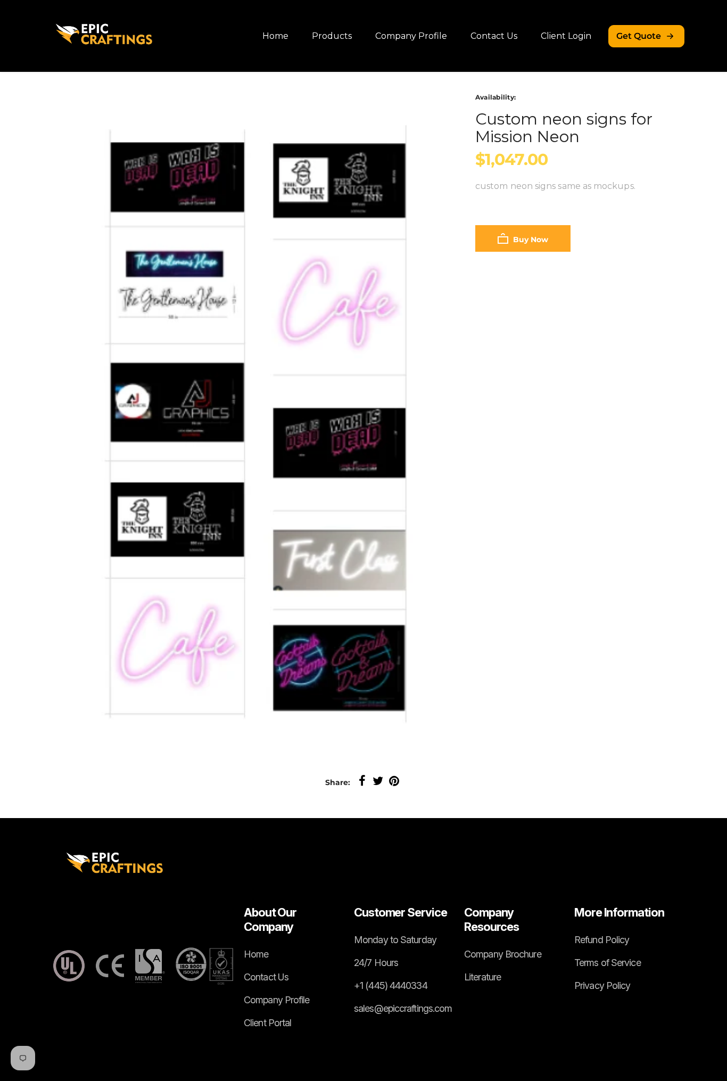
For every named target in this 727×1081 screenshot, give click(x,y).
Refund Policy (601, 939)
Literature (482, 977)
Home (275, 36)
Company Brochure (502, 954)
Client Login (566, 36)
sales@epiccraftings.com (403, 1008)
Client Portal (267, 1022)
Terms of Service (607, 962)
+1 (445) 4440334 (390, 985)
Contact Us (493, 36)
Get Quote (638, 36)
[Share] (362, 781)
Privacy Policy (602, 985)
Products (332, 36)
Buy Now (529, 239)
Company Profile (411, 36)
